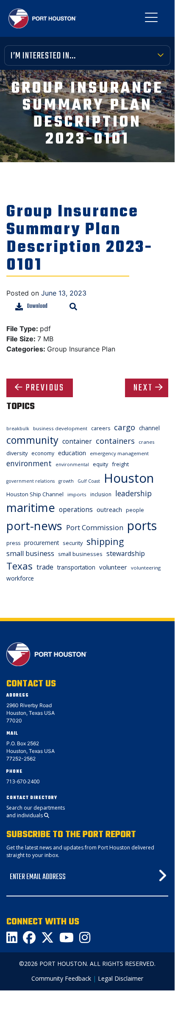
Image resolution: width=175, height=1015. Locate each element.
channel (149, 428)
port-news (34, 526)
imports (76, 494)
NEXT (143, 388)
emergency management (119, 453)
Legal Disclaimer (120, 978)
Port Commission (94, 527)
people (135, 510)
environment (29, 463)
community (32, 440)
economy (42, 453)
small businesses (80, 554)
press (13, 543)
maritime (30, 507)
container (77, 441)
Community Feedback (61, 978)
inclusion (100, 494)
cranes (147, 442)
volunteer (113, 567)
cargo (124, 427)
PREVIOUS (45, 388)
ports (142, 525)
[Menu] (151, 19)
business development (60, 428)
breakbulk (17, 428)
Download (37, 306)
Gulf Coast (89, 481)
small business (30, 553)
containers (115, 441)
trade (44, 567)
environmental (72, 464)
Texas (19, 565)
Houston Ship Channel (35, 494)
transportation (76, 567)
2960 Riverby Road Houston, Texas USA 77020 (30, 713)
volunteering (146, 567)
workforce (20, 578)
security (73, 543)
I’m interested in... (43, 56)
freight (120, 464)
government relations (30, 481)
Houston (129, 478)
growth (66, 481)
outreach (109, 509)
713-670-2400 (22, 781)
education (72, 452)
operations (76, 509)
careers (100, 428)
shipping (105, 541)
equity (100, 464)
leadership (133, 493)
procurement (41, 543)
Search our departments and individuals (35, 811)
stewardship (125, 553)
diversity (17, 453)
